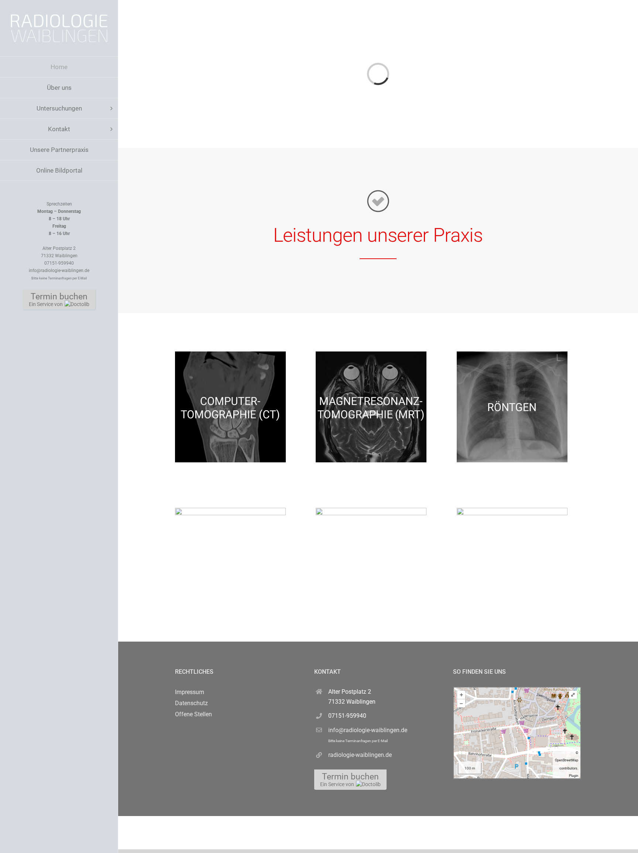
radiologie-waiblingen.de (360, 754)
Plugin (573, 776)
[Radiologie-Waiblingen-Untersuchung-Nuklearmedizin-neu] (512, 510)
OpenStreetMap (566, 760)
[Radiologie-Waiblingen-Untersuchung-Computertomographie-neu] (230, 354)
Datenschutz (191, 703)
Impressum (189, 692)
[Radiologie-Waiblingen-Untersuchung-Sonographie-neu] (371, 510)
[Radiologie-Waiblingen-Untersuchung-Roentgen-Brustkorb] (512, 354)
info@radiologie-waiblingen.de (367, 735)
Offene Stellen (193, 714)
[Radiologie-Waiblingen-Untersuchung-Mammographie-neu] (230, 510)
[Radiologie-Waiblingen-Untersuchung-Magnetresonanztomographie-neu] (371, 354)
